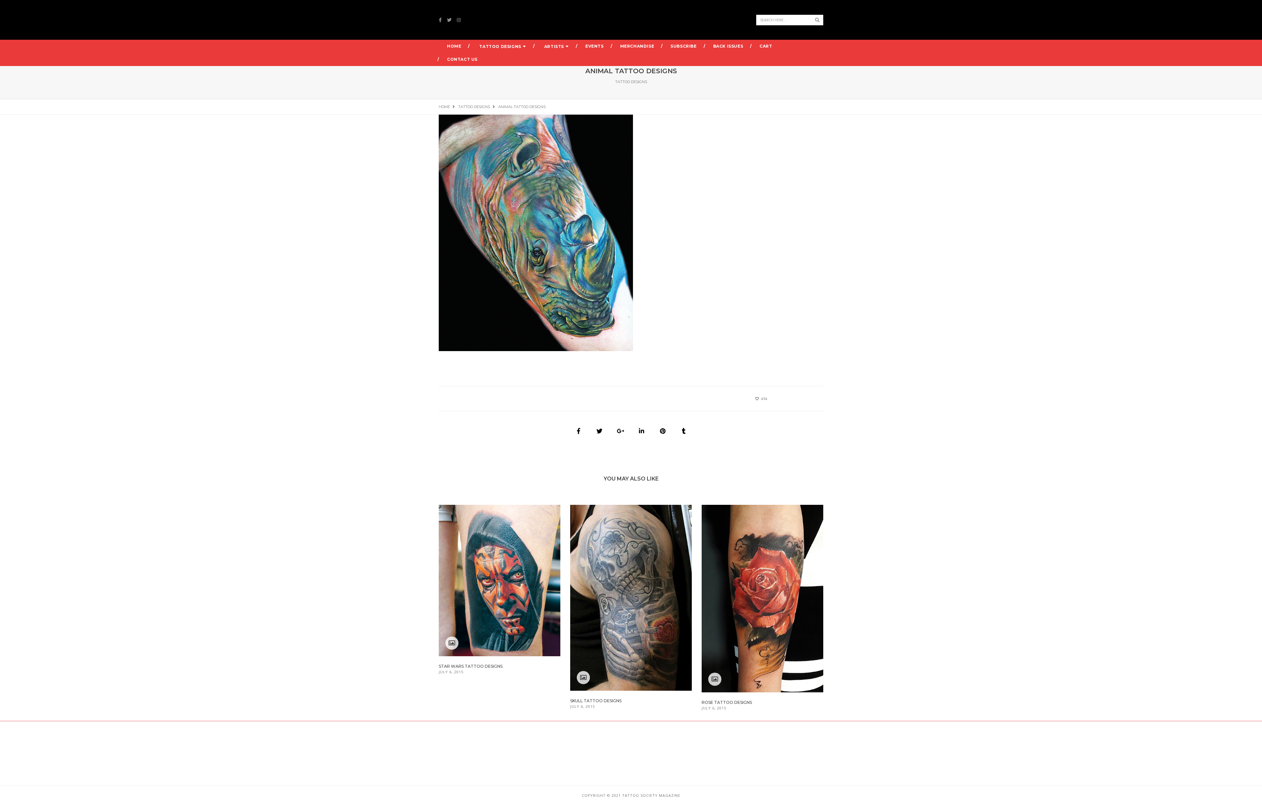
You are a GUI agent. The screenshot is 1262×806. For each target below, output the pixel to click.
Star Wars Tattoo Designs (470, 666)
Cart (766, 46)
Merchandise (637, 46)
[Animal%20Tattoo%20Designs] (578, 430)
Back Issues (728, 46)
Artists (554, 46)
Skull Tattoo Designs (595, 700)
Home (454, 46)
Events (594, 46)
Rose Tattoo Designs (727, 702)
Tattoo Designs (500, 46)
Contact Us (462, 59)
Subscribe (683, 46)
